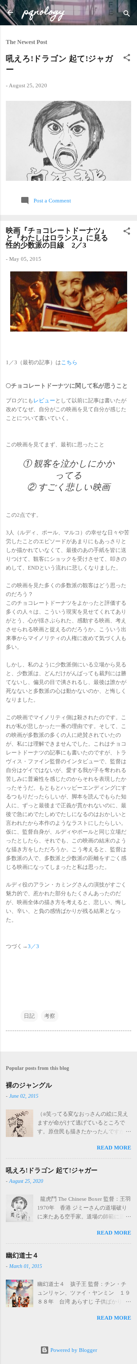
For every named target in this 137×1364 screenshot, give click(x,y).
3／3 (33, 946)
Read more (114, 1148)
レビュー (44, 400)
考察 (49, 1016)
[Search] (126, 15)
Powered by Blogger (73, 1350)
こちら (69, 362)
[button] (126, 59)
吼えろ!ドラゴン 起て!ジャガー (52, 1170)
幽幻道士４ (22, 1255)
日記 (29, 1016)
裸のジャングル (29, 1085)
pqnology (44, 12)
